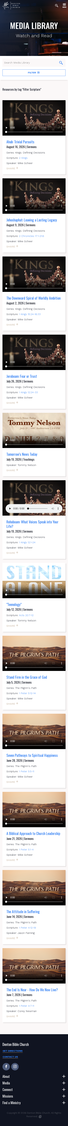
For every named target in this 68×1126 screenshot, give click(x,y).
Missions (7, 1096)
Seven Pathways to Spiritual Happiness (32, 755)
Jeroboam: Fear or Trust (21, 376)
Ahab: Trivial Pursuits (20, 141)
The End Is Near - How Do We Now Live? (32, 989)
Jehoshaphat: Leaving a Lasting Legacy (31, 219)
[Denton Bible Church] (11, 6)
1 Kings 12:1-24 (27, 542)
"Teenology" (13, 604)
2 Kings (23, 157)
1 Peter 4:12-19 (27, 927)
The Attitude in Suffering (23, 911)
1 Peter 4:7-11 (26, 1005)
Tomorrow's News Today (21, 454)
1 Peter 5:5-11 (26, 771)
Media (6, 1083)
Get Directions (13, 1050)
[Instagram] (15, 1066)
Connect (7, 1089)
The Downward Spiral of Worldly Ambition (33, 298)
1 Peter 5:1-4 (26, 849)
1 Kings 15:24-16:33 (30, 314)
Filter (32, 72)
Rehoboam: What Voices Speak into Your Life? (32, 524)
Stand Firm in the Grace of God (26, 677)
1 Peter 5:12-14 (27, 693)
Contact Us (10, 1056)
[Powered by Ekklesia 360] (40, 1116)
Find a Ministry (11, 1103)
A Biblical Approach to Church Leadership (33, 833)
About (6, 1076)
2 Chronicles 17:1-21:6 (31, 236)
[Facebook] (6, 1066)
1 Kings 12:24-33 (28, 392)
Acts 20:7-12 (26, 615)
